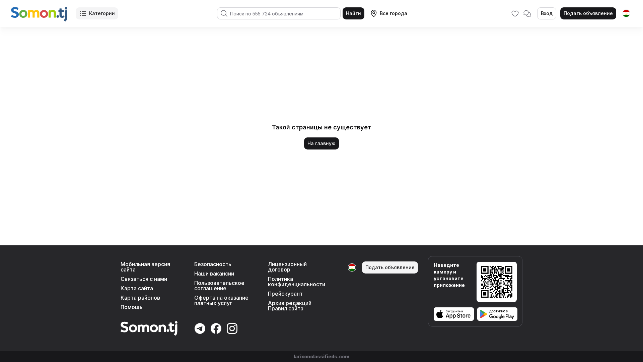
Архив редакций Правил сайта (289, 305)
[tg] (626, 13)
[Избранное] (515, 13)
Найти (353, 13)
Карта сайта (137, 288)
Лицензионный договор (287, 266)
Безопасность (212, 264)
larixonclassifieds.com (321, 356)
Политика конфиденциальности (296, 281)
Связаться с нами (144, 279)
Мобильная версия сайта (145, 266)
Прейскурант (285, 293)
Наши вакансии (214, 273)
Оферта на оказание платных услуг (221, 300)
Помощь (132, 307)
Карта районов (140, 297)
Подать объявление (588, 13)
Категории (102, 13)
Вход (547, 13)
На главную (321, 143)
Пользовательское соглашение (219, 285)
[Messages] (527, 13)
